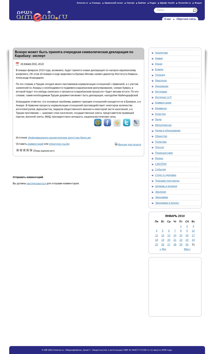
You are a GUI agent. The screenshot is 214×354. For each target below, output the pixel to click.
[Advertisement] (107, 32)
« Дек (163, 249)
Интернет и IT (163, 97)
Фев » (187, 249)
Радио (153, 3)
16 (187, 235)
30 (187, 244)
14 (174, 235)
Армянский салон (113, 3)
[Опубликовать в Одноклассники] (117, 125)
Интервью (161, 91)
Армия (159, 58)
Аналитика (161, 52)
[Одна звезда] (17, 150)
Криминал (161, 108)
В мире (159, 69)
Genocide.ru (184, 3)
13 (168, 235)
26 (162, 244)
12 (162, 235)
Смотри (130, 3)
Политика (161, 141)
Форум (198, 3)
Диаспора (161, 80)
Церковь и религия (166, 186)
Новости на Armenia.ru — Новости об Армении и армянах (42, 16)
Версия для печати (129, 144)
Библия (142, 3)
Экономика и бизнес (167, 202)
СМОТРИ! (161, 164)
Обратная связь (186, 19)
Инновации (161, 86)
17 (193, 235)
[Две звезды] (21, 150)
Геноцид (160, 74)
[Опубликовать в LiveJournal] (136, 125)
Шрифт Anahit (167, 3)
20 (168, 240)
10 (193, 230)
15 (181, 235)
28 (174, 244)
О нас (167, 19)
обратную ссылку (59, 143)
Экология (160, 191)
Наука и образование (168, 130)
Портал (159, 147)
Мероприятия (163, 125)
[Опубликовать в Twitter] (126, 125)
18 (156, 240)
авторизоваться (36, 183)
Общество (161, 136)
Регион (159, 158)
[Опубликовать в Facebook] (107, 125)
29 (181, 244)
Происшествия (164, 152)
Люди (158, 119)
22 (181, 240)
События (160, 169)
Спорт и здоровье (165, 175)
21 (174, 240)
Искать (194, 10)
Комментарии (163, 102)
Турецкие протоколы (167, 180)
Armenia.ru (82, 3)
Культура (160, 114)
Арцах (158, 63)
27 (168, 244)
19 (162, 240)
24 (193, 240)
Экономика (161, 197)
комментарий (35, 143)
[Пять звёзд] (31, 150)
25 (156, 244)
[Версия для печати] (116, 144)
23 (187, 240)
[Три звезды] (24, 150)
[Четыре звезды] (27, 150)
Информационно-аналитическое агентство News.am (59, 137)
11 (156, 235)
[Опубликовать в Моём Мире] (98, 125)
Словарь (96, 3)
